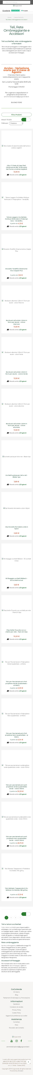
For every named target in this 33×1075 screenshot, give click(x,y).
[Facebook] (22, 1040)
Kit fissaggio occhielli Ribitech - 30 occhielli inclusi (16, 579)
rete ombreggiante (9, 945)
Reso (16, 1025)
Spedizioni (16, 1004)
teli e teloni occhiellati (9, 927)
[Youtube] (11, 1040)
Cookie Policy (16, 1013)
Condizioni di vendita (16, 1007)
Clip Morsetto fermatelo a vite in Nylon (16, 528)
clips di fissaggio (14, 965)
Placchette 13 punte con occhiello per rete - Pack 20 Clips (16, 631)
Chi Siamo (16, 992)
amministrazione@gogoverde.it (16, 97)
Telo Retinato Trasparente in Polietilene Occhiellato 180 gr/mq (16, 889)
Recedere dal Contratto (16, 1028)
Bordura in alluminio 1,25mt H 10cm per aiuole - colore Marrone (16, 322)
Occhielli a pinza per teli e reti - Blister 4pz (16, 476)
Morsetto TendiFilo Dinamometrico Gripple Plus (16, 269)
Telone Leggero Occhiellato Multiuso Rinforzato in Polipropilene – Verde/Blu (16, 219)
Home (10, 17)
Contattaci (16, 1022)
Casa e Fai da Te (19, 17)
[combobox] (16, 2)
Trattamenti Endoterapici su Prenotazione (16, 998)
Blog (16, 995)
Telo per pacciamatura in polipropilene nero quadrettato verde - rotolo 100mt (16, 838)
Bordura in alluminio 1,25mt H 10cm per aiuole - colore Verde (16, 373)
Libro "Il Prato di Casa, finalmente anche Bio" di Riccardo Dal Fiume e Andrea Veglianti (16, 167)
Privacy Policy (16, 1010)
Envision (20, 1071)
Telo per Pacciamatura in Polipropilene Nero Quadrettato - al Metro (16, 735)
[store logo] (17, 6)
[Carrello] (31, 8)
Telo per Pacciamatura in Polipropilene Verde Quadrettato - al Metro (17, 683)
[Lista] (28, 119)
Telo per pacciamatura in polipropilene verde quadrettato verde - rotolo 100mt (16, 787)
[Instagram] (16, 1040)
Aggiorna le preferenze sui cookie (16, 1016)
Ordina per (4, 123)
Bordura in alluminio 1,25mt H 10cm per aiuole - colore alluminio (16, 425)
